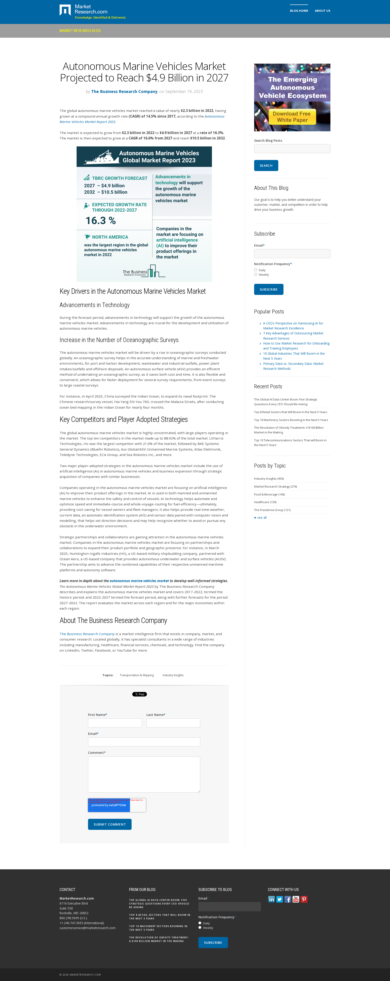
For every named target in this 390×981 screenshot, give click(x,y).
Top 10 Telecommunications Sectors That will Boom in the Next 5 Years (290, 442)
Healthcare (265, 502)
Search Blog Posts (268, 140)
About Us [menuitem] (322, 11)
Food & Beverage (269, 494)
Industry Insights (173, 675)
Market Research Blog (80, 30)
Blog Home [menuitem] (299, 11)
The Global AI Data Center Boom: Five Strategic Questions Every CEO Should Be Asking (285, 401)
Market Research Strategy (275, 486)
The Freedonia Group (272, 510)
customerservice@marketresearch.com (88, 928)
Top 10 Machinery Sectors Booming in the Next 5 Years (291, 420)
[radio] (292, 270)
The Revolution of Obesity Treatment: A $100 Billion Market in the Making (289, 430)
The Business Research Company (124, 91)
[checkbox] (292, 272)
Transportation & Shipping (137, 675)
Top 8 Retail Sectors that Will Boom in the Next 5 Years (290, 412)
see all (262, 517)
